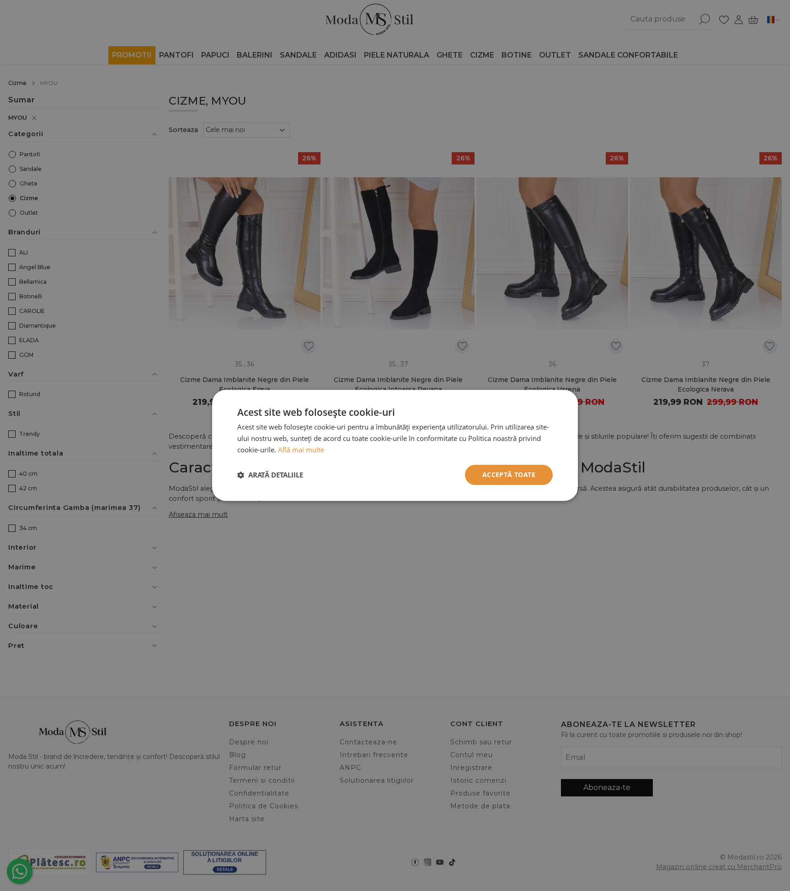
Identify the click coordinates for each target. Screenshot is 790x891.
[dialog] (395, 445)
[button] (270, 475)
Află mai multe (301, 449)
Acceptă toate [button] (508, 474)
